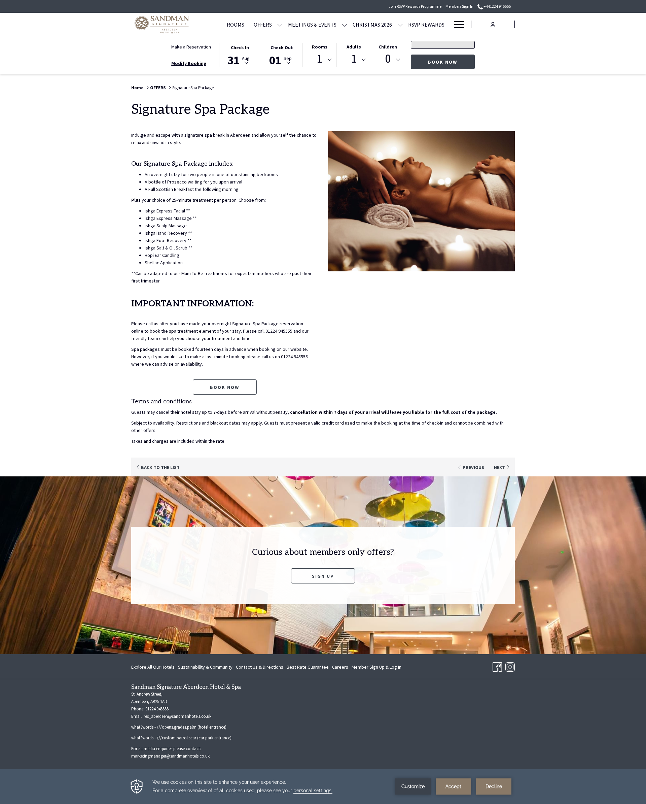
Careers (340, 668)
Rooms (319, 47)
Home (137, 88)
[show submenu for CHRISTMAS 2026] (400, 24)
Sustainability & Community (205, 667)
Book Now (451, 62)
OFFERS (158, 88)
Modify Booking (189, 63)
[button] (239, 54)
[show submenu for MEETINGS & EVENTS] (344, 24)
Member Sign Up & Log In (376, 668)
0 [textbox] (388, 59)
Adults (354, 47)
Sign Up (333, 576)
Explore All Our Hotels (153, 667)
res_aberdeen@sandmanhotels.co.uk (177, 716)
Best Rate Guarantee (308, 667)
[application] (323, 786)
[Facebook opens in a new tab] (497, 666)
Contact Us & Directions (259, 667)
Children (388, 47)
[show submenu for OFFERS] (280, 24)
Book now (224, 387)
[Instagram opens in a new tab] (510, 666)
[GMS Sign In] (493, 24)
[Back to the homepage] (165, 24)
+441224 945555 (497, 6)
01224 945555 (157, 709)
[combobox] (319, 60)
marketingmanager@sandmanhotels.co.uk (170, 756)
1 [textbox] (319, 59)
